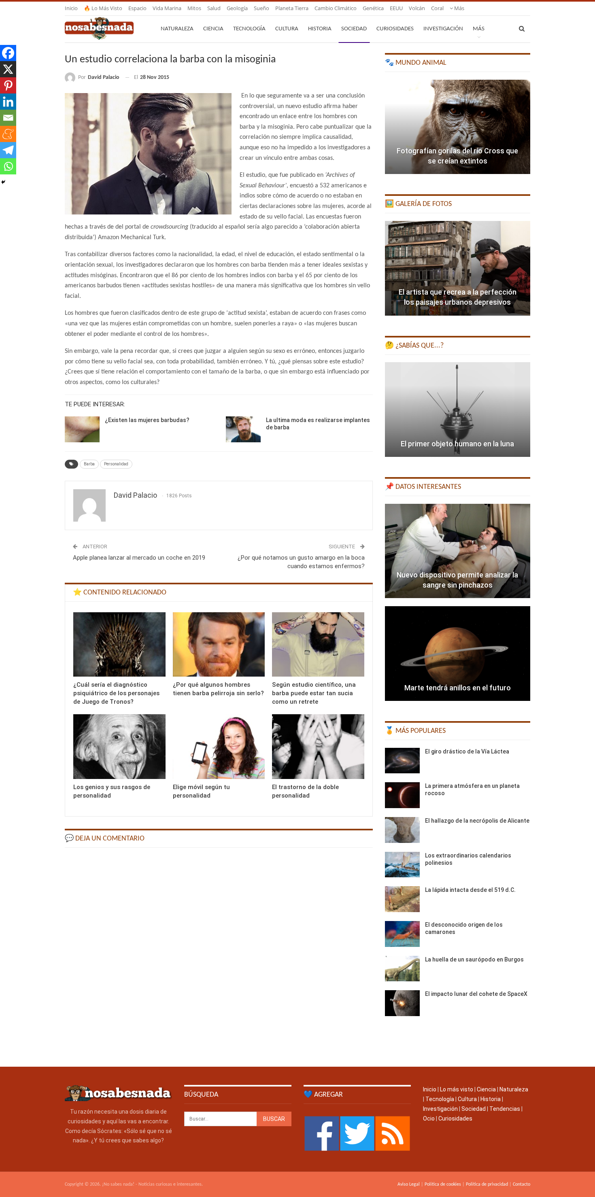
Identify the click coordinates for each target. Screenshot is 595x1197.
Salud (214, 8)
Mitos (194, 8)
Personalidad (116, 464)
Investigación (443, 29)
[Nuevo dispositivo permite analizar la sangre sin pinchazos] (457, 551)
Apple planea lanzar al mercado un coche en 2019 (139, 557)
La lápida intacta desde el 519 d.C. (470, 890)
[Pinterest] (8, 85)
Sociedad (354, 29)
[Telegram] (8, 150)
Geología (237, 8)
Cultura (286, 29)
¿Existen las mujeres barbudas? (147, 420)
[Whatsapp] (8, 166)
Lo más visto (456, 1089)
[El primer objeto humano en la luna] (457, 409)
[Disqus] (219, 956)
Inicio (71, 8)
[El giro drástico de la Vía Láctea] (402, 761)
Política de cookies (443, 1184)
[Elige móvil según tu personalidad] (219, 746)
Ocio (429, 1118)
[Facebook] (8, 53)
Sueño (261, 8)
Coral (437, 8)
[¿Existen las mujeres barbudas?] (82, 429)
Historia (320, 29)
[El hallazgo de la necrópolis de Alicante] (402, 830)
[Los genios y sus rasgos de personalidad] (119, 746)
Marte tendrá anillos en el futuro (457, 687)
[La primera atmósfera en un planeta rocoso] (402, 795)
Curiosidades (395, 29)
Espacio (137, 8)
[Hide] (3, 182)
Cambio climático (335, 8)
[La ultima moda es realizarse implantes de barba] (243, 429)
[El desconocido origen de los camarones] (402, 934)
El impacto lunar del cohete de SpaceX (476, 994)
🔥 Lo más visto (103, 8)
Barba (89, 464)
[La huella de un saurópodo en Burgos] (402, 969)
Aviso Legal (408, 1184)
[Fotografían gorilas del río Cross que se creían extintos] (457, 127)
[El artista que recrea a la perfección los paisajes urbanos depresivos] (457, 268)
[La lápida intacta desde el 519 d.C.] (402, 899)
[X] (8, 69)
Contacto (521, 1184)
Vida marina (167, 8)
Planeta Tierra (291, 8)
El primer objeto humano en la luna (457, 443)
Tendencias (504, 1109)
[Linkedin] (8, 101)
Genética (373, 8)
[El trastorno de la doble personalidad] (318, 746)
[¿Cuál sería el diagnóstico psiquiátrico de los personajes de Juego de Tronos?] (119, 644)
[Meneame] (8, 134)
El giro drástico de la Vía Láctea (467, 751)
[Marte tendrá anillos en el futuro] (457, 653)
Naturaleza (177, 29)
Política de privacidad (487, 1184)
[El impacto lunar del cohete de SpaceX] (402, 1003)
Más (458, 8)
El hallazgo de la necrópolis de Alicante (477, 820)
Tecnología (249, 29)
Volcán (417, 8)
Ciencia (213, 29)
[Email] (8, 118)
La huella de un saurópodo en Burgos (474, 959)
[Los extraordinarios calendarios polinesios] (402, 865)
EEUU (396, 8)
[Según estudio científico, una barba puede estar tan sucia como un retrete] (318, 644)
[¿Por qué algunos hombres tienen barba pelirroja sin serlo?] (219, 644)
